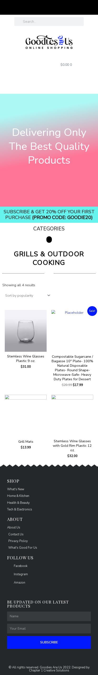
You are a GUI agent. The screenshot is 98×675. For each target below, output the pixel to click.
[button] (49, 239)
